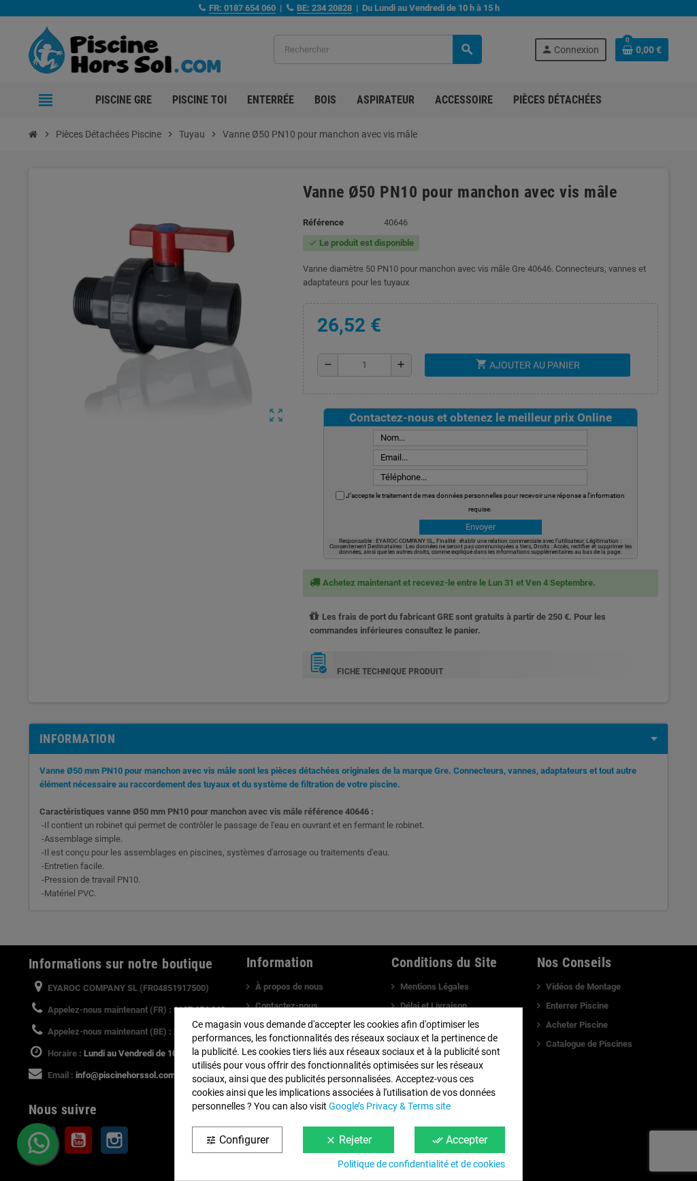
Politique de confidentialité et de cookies (421, 1164)
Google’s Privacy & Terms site (390, 1106)
